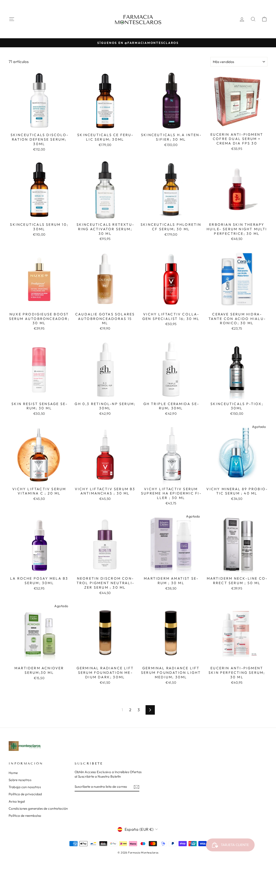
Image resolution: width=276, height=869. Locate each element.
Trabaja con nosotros (25, 787)
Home (13, 773)
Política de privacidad (25, 794)
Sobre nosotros (20, 780)
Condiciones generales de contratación (38, 808)
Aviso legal (17, 801)
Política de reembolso (25, 816)
